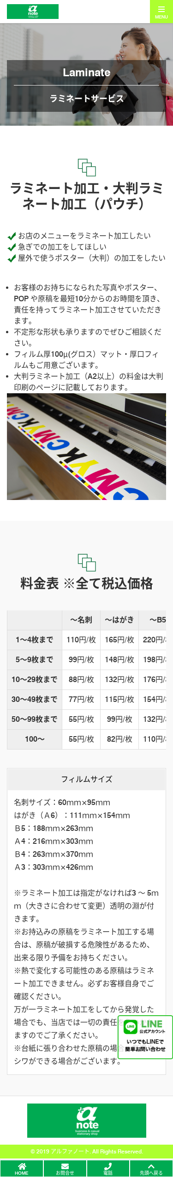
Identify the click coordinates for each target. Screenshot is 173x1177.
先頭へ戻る (151, 1173)
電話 (108, 1173)
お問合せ (65, 1173)
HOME (21, 1173)
